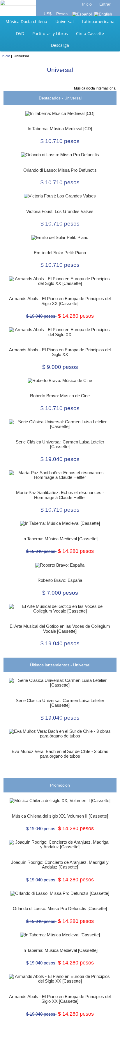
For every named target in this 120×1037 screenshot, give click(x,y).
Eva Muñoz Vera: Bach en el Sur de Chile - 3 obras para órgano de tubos (60, 754)
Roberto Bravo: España (60, 580)
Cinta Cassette (90, 33)
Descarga (60, 45)
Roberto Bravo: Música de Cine (60, 395)
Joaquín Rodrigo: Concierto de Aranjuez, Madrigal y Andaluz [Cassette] (60, 864)
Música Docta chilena (26, 21)
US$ (48, 13)
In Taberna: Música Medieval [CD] (60, 128)
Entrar (105, 4)
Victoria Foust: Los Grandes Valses (59, 211)
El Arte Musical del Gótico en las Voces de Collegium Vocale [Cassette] (60, 628)
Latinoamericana (98, 21)
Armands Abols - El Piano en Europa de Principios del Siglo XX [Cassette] (60, 301)
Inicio (87, 4)
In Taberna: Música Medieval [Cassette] (60, 538)
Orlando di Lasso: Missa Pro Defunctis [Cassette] (60, 908)
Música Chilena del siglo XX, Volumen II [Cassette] (60, 816)
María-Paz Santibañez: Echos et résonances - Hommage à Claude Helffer (60, 495)
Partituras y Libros (50, 33)
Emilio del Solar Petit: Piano (60, 252)
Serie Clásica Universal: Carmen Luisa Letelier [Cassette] (60, 444)
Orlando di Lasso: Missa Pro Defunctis (60, 170)
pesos (61, 13)
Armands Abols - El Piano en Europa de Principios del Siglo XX (60, 352)
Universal (64, 21)
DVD (20, 33)
